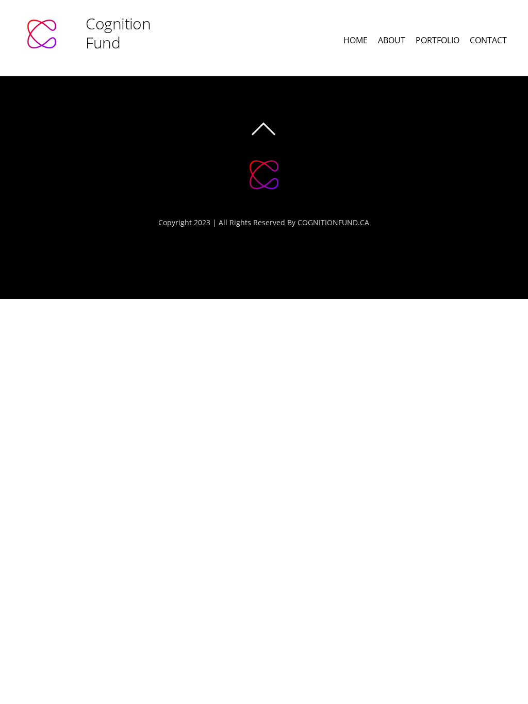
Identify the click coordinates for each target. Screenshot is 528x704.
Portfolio (437, 40)
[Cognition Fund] (264, 195)
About (391, 40)
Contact (488, 40)
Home (355, 40)
